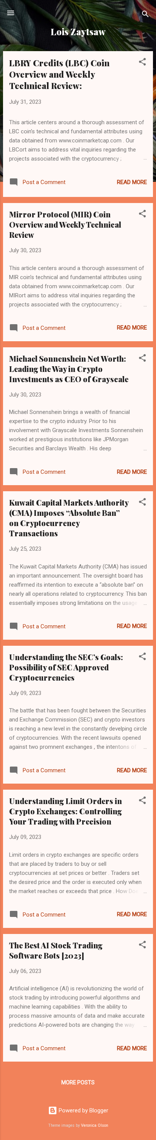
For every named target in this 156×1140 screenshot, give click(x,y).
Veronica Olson (94, 1125)
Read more (132, 182)
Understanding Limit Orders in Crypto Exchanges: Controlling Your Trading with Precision (65, 811)
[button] (142, 63)
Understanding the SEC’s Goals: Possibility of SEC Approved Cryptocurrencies (66, 667)
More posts (78, 1082)
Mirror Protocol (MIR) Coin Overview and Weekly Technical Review (65, 224)
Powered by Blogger (82, 1110)
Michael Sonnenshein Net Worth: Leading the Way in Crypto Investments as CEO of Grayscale (68, 368)
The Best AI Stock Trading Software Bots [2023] (56, 950)
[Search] (145, 15)
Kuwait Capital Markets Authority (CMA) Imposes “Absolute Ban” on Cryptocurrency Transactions (68, 517)
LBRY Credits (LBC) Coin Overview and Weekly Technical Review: (59, 74)
